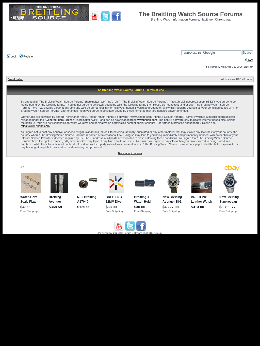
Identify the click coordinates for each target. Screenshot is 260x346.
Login (13, 56)
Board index (15, 79)
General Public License (60, 119)
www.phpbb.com (147, 119)
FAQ (250, 60)
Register (28, 56)
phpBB (117, 233)
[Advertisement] (130, 34)
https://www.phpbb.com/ (35, 125)
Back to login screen (130, 153)
